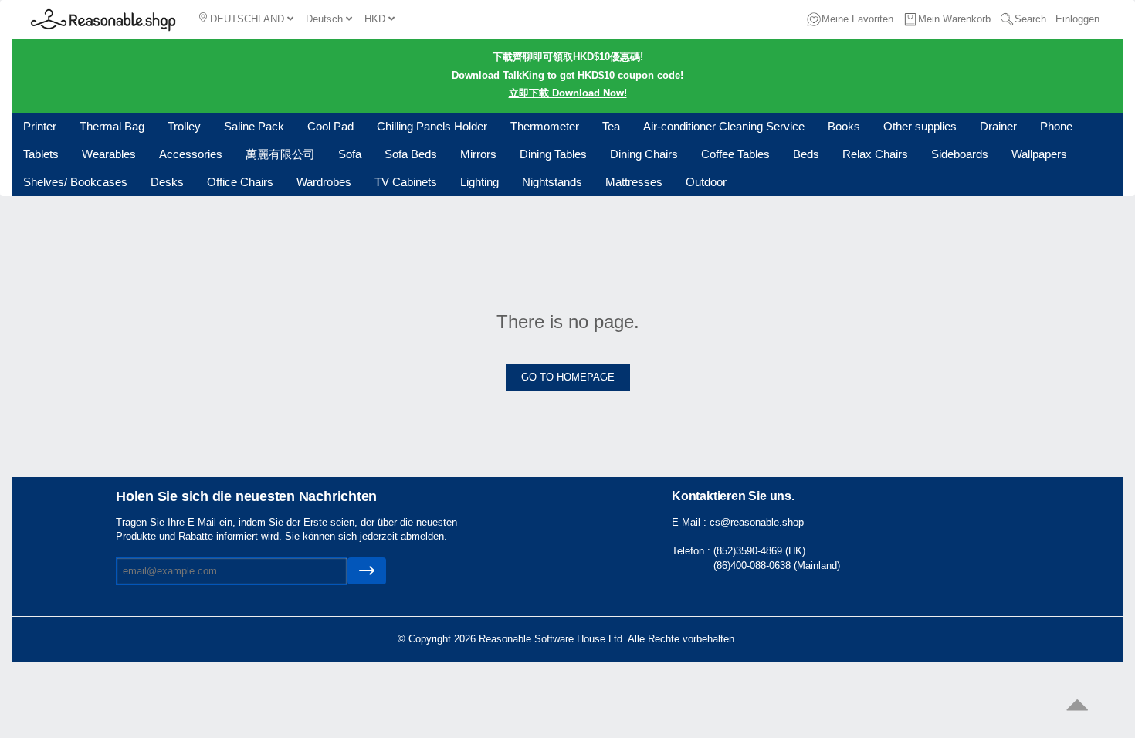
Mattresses (633, 181)
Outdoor (706, 181)
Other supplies (920, 126)
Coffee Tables (735, 154)
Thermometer (544, 126)
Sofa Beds (411, 154)
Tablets (41, 154)
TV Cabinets (405, 181)
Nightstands (552, 181)
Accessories (190, 154)
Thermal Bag (112, 126)
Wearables (109, 154)
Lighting (479, 181)
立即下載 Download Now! (568, 93)
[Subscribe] (366, 570)
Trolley (184, 126)
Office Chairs (240, 181)
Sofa (349, 154)
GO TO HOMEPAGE (568, 377)
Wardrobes (323, 181)
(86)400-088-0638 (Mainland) (776, 565)
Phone (1056, 126)
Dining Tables (553, 154)
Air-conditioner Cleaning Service (724, 126)
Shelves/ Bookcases (75, 181)
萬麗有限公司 (280, 154)
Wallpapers (1039, 154)
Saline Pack (254, 126)
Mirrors (478, 154)
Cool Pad (330, 126)
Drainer (998, 126)
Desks (167, 181)
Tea (611, 126)
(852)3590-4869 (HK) (759, 551)
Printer (39, 126)
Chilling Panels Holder (432, 126)
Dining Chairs (644, 154)
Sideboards (959, 154)
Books (844, 126)
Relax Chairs (875, 154)
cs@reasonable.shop (757, 522)
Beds (806, 154)
